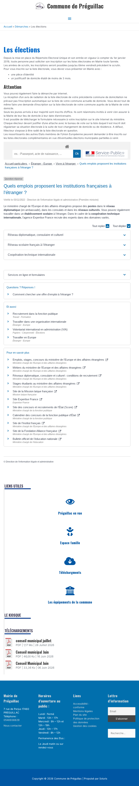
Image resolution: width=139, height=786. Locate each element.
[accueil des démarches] (67, 146)
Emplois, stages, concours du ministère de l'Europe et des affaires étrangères (59, 359)
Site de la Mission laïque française (33, 391)
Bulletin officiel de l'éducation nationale (35, 438)
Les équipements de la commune (70, 602)
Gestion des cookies (84, 726)
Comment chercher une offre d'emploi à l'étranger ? (43, 294)
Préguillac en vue (70, 513)
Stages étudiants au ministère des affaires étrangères (44, 383)
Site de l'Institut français (27, 423)
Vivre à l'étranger (66, 163)
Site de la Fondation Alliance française (35, 430)
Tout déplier (120, 226)
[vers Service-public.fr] (105, 154)
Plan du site (80, 714)
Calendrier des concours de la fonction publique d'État (45, 415)
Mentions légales (83, 711)
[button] (67, 235)
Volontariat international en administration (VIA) (40, 329)
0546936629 (12, 720)
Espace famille (70, 542)
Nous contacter (13, 725)
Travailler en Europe (24, 337)
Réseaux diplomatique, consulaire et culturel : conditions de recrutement (55, 375)
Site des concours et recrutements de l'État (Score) (43, 407)
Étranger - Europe (42, 163)
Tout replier (99, 226)
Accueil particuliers (16, 163)
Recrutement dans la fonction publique (35, 313)
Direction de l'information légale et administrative (30, 461)
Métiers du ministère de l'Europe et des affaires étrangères (47, 367)
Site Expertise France (26, 399)
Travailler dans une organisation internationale (39, 321)
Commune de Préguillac (75, 6)
